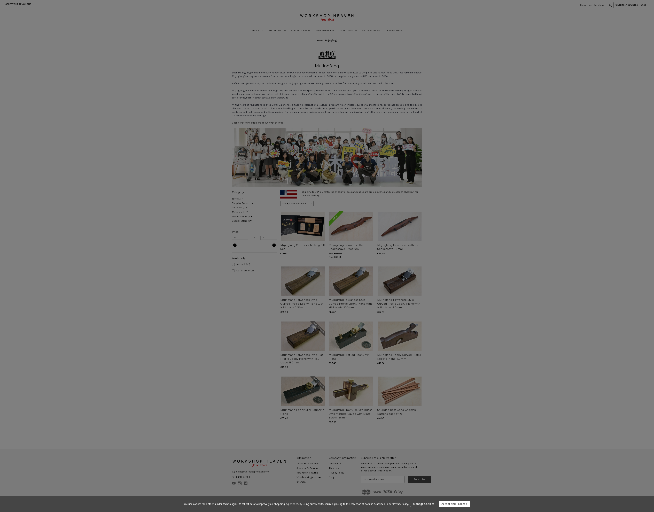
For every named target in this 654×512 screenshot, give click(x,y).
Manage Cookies (423, 504)
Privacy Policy (400, 504)
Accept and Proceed (454, 504)
